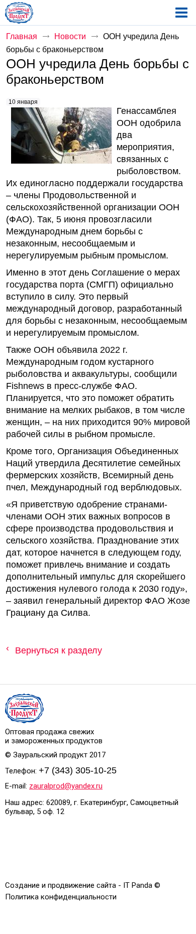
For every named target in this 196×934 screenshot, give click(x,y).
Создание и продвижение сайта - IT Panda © (82, 885)
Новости (70, 36)
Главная (21, 36)
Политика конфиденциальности (61, 896)
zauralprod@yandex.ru (66, 785)
